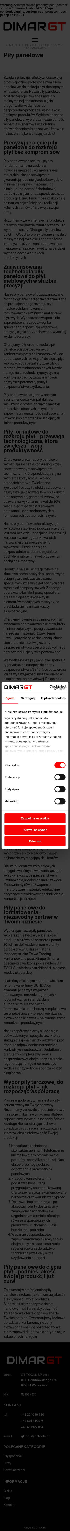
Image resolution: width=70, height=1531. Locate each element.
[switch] (60, 777)
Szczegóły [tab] (28, 698)
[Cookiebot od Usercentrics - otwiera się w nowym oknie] (50, 687)
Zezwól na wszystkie (35, 818)
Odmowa (35, 841)
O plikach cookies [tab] (53, 698)
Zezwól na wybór (35, 829)
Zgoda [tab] (9, 698)
